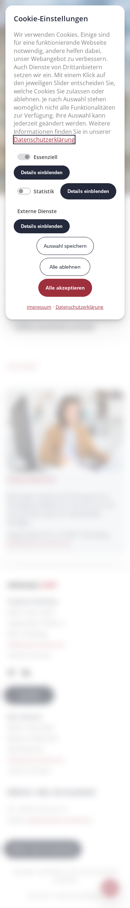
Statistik (44, 191)
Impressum (39, 307)
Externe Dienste (37, 211)
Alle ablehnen (65, 267)
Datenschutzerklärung (44, 140)
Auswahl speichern (65, 246)
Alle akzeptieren (65, 288)
